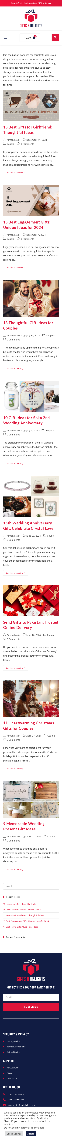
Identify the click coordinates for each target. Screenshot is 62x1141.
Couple (10, 143)
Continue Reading (17, 172)
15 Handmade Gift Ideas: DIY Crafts (19, 903)
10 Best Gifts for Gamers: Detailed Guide (22, 909)
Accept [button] (31, 1133)
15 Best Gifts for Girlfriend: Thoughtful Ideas (23, 915)
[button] (5, 37)
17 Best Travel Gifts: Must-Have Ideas (20, 926)
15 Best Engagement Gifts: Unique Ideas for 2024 (26, 921)
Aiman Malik (13, 139)
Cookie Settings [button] (14, 1133)
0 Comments (27, 143)
